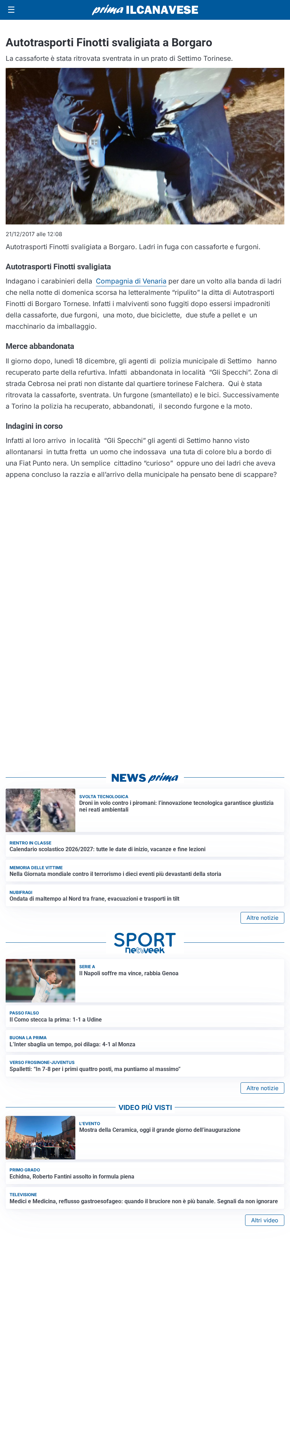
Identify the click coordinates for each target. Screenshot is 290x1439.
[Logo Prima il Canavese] (145, 10)
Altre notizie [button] (262, 917)
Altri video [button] (264, 1220)
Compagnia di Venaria (131, 281)
